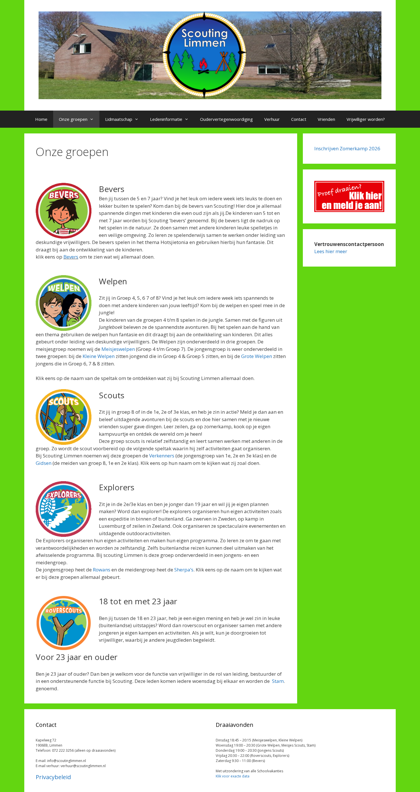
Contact (298, 119)
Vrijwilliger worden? (366, 119)
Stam (278, 681)
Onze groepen (73, 119)
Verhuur (272, 119)
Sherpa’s (183, 569)
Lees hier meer (330, 251)
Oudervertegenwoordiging (226, 119)
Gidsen (43, 463)
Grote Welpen (256, 356)
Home (41, 119)
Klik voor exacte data (232, 776)
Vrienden (326, 119)
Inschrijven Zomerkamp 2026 (347, 148)
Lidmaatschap (118, 119)
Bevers (70, 256)
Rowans (101, 569)
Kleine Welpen (99, 356)
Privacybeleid (53, 777)
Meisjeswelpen (118, 349)
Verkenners (161, 455)
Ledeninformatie (166, 119)
